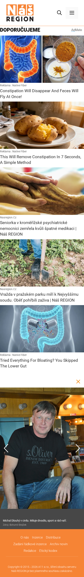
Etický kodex (48, 551)
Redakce (30, 551)
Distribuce (53, 537)
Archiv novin (59, 544)
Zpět (78, 382)
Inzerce (37, 537)
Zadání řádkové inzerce (30, 544)
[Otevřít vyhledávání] (59, 13)
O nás (25, 537)
